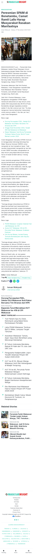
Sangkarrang (26, 277)
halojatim (5, 538)
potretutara (6, 533)
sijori (24, 536)
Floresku (15, 528)
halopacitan (15, 538)
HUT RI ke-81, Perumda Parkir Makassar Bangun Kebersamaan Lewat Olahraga (17, 372)
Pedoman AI (16, 510)
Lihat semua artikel (13, 290)
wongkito (25, 531)
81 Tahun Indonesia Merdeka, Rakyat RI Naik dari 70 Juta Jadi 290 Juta (18, 346)
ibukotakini (25, 538)
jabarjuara (6, 541)
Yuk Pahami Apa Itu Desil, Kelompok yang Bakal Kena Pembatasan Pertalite (16, 321)
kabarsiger (16, 531)
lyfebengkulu (11, 543)
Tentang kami (16, 497)
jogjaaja (23, 528)
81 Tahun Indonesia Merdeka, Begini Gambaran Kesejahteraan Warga (18, 380)
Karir (16, 504)
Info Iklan (16, 501)
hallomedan (17, 533)
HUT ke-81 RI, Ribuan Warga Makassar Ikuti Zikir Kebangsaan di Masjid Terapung (18, 363)
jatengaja (24, 541)
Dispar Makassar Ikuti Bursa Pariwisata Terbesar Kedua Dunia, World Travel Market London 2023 (18, 134)
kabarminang (6, 531)
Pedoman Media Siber (16, 508)
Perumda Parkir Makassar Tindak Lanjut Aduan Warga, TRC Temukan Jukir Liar (21, 416)
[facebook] (10, 281)
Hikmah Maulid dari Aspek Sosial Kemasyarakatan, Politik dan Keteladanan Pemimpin (20, 436)
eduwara (15, 541)
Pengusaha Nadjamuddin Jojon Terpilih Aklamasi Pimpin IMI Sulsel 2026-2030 (18, 355)
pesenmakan (21, 543)
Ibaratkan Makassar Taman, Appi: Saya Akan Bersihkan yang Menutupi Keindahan (18, 338)
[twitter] (17, 281)
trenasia (7, 528)
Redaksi (16, 499)
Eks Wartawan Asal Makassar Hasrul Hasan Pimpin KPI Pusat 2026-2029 (18, 389)
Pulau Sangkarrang (14, 277)
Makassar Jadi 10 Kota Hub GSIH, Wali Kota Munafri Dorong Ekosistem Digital (19, 426)
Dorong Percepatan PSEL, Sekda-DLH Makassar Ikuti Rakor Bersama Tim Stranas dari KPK (18, 124)
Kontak (16, 506)
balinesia (17, 536)
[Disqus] (16, 465)
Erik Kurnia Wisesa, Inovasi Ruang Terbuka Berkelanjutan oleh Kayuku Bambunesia (17, 237)
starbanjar (8, 536)
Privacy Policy (16, 512)
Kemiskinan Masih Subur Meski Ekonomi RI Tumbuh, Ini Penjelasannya (18, 397)
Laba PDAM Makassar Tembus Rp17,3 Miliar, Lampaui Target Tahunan (17, 329)
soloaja (25, 533)
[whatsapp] (14, 281)
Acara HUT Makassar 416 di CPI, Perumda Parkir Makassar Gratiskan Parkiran (17, 230)
